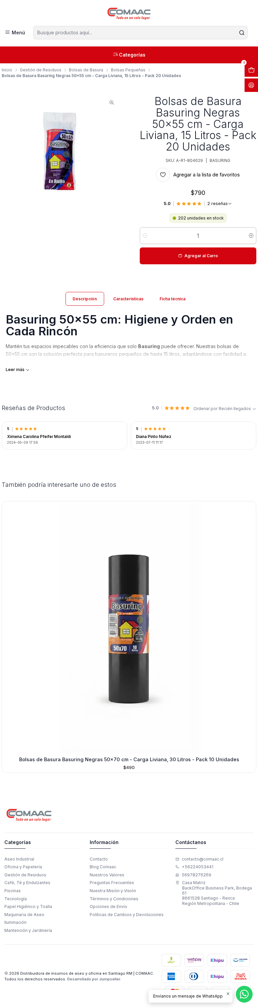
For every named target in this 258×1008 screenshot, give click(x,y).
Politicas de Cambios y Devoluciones (127, 914)
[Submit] (242, 32)
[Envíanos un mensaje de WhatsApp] (244, 994)
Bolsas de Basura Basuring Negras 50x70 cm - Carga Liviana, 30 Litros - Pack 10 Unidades (129, 760)
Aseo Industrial (19, 859)
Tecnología (15, 898)
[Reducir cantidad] (145, 236)
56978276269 (196, 874)
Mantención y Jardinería (28, 930)
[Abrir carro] (251, 70)
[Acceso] (251, 85)
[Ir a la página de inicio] (129, 14)
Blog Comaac (103, 866)
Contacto (99, 859)
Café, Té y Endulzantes (27, 882)
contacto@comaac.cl (202, 859)
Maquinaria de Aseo (24, 914)
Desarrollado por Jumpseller (93, 979)
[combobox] (140, 32)
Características (128, 298)
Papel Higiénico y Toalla (28, 906)
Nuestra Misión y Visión (113, 890)
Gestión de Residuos (40, 70)
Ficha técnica (172, 298)
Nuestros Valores (107, 874)
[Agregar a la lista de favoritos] (9, 627)
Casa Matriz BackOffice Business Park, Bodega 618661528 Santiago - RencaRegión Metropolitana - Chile (217, 893)
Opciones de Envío (108, 906)
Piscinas (12, 890)
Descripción (85, 298)
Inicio (7, 70)
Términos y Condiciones (114, 898)
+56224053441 (197, 866)
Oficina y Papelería (23, 866)
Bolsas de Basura (86, 70)
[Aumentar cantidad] (251, 236)
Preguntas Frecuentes (112, 882)
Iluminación (15, 922)
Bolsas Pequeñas (128, 70)
